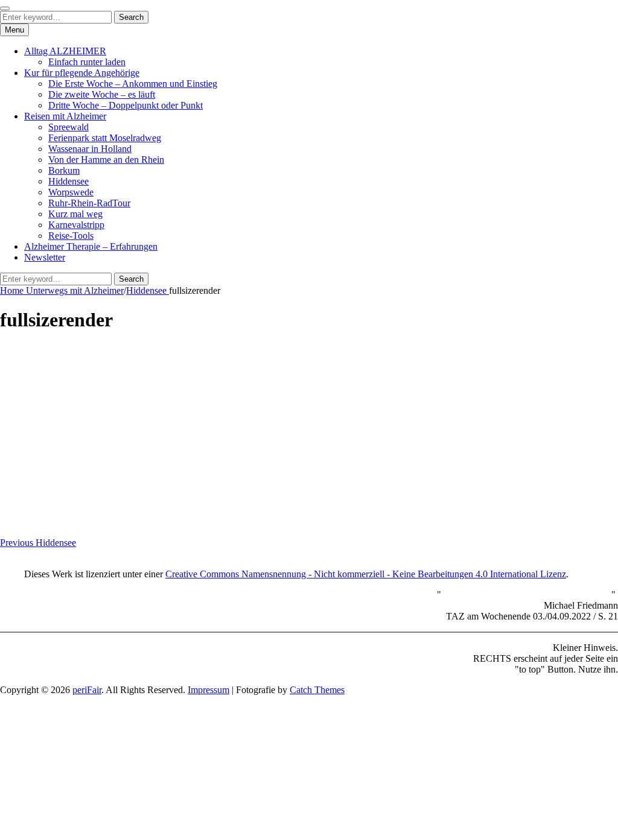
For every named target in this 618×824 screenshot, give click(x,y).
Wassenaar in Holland (90, 149)
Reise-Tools (71, 235)
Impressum (208, 690)
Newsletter (44, 257)
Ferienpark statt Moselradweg (104, 138)
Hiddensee (68, 181)
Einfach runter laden (87, 62)
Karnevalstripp (76, 225)
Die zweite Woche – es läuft (101, 94)
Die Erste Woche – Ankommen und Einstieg (132, 83)
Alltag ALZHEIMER (65, 51)
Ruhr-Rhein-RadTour (89, 203)
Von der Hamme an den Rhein (106, 159)
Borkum (64, 170)
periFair (86, 690)
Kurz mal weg (75, 214)
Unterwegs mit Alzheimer (75, 290)
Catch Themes (317, 690)
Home (13, 290)
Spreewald (68, 127)
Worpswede (71, 192)
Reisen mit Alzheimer (65, 116)
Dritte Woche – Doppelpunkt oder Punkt (125, 105)
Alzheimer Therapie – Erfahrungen (91, 246)
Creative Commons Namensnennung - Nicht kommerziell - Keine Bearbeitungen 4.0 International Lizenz (365, 574)
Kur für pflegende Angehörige (81, 73)
